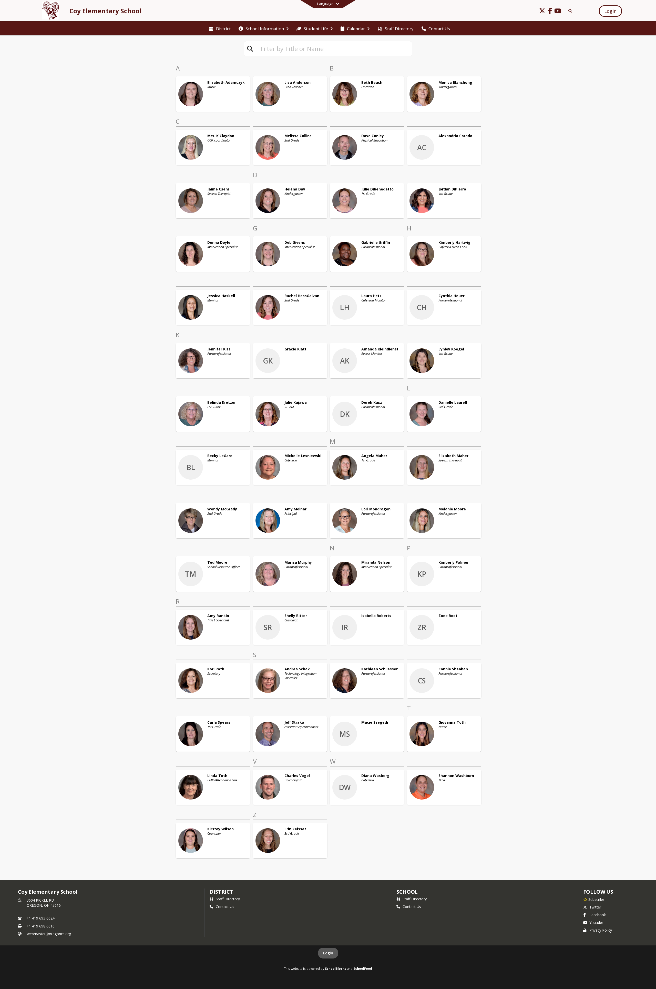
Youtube (596, 922)
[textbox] (334, 49)
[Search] (569, 10)
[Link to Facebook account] (550, 11)
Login (328, 953)
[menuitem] (219, 28)
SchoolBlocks (335, 968)
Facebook (597, 914)
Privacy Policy (600, 930)
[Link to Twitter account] (542, 11)
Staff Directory (228, 898)
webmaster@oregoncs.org (49, 933)
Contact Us (225, 906)
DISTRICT (221, 891)
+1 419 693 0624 (41, 918)
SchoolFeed (362, 968)
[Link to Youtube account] (557, 11)
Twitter (595, 907)
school (407, 891)
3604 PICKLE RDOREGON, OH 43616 (44, 903)
